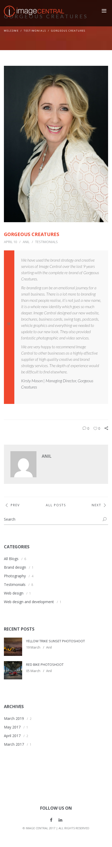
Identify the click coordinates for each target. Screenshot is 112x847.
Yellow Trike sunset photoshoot (55, 641)
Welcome (11, 30)
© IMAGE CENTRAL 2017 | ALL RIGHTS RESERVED (56, 828)
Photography (15, 575)
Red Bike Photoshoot (45, 664)
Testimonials (35, 30)
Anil (26, 241)
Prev (15, 505)
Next (96, 505)
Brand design (15, 567)
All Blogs (11, 558)
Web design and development (29, 601)
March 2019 (14, 718)
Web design (13, 593)
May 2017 (12, 727)
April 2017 (12, 735)
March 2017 (14, 744)
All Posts (56, 505)
